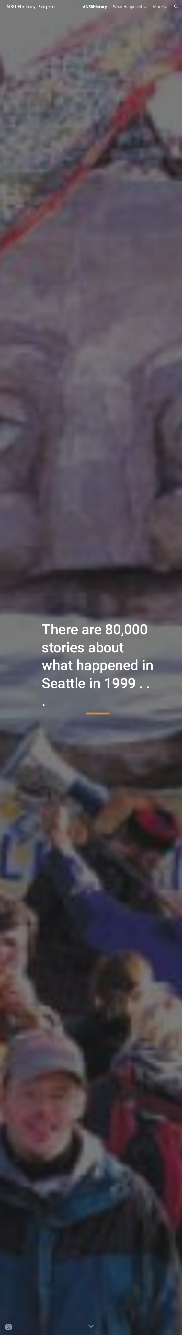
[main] (97, 667)
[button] (176, 6)
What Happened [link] (127, 6)
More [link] (158, 6)
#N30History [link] (95, 6)
